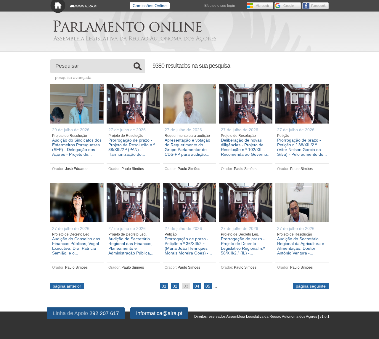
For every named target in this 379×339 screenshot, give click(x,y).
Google (288, 5)
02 (175, 286)
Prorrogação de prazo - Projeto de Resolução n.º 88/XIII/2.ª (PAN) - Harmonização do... (131, 147)
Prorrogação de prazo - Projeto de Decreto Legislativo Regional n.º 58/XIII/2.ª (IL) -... (243, 245)
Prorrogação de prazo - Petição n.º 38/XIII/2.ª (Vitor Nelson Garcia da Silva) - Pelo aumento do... (302, 147)
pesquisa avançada (73, 77)
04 (197, 286)
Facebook (318, 5)
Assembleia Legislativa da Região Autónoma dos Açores (134, 38)
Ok (138, 66)
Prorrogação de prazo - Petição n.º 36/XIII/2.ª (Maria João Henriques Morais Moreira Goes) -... (188, 245)
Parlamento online (127, 26)
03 (186, 286)
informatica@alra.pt (159, 313)
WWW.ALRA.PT (86, 6)
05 (207, 286)
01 (164, 286)
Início (57, 6)
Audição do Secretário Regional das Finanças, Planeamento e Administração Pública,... (131, 245)
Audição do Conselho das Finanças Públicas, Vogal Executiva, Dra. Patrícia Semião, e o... (76, 245)
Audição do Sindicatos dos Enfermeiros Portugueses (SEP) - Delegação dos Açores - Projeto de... (77, 147)
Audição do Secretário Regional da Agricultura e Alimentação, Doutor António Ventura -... (300, 245)
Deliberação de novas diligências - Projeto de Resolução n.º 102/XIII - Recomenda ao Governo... (246, 147)
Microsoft (262, 5)
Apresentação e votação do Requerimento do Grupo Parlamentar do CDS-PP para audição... (187, 147)
